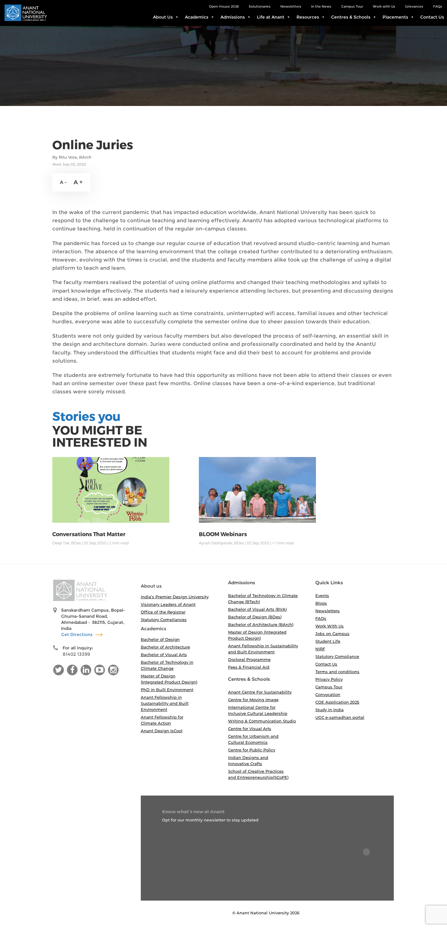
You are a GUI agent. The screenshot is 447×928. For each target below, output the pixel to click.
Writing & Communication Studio (262, 721)
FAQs (437, 6)
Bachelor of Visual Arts (164, 654)
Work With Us (329, 626)
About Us (163, 17)
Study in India (329, 709)
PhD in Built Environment (167, 689)
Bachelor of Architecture (165, 647)
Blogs (321, 603)
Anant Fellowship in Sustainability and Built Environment (165, 703)
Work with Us (384, 6)
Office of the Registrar (163, 612)
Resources (307, 17)
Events (322, 595)
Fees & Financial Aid (248, 667)
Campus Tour (352, 6)
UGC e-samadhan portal (339, 717)
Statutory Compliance (337, 656)
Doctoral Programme (249, 659)
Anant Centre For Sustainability (260, 692)
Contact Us (432, 17)
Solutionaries (260, 6)
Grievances (414, 6)
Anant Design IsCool (161, 730)
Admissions (232, 17)
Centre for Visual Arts (249, 728)
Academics (196, 17)
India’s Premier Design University (175, 596)
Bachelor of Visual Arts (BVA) (257, 609)
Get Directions (77, 634)
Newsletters (290, 6)
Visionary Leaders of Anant (168, 604)
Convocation (327, 694)
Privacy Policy (329, 679)
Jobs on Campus (332, 633)
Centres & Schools (350, 17)
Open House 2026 (224, 6)
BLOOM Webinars (223, 534)
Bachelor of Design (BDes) (255, 616)
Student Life (327, 641)
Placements (395, 17)
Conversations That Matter (89, 534)
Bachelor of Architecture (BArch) (260, 624)
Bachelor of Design (160, 639)
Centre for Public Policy (251, 749)
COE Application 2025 (337, 702)
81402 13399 (76, 654)
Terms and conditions (337, 671)
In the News (321, 6)
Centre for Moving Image (253, 699)
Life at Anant (270, 17)
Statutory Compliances (164, 619)
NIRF (320, 648)
